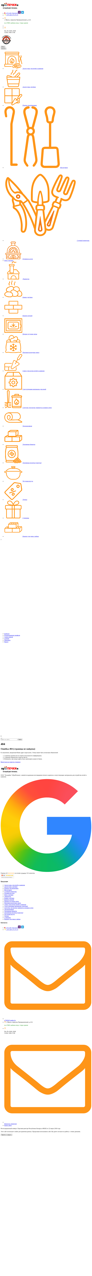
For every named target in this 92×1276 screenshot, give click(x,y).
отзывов (23, 873)
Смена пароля (8, 637)
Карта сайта (8, 1125)
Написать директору (10, 1124)
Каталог (3, 48)
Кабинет (7, 633)
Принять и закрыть (6, 1134)
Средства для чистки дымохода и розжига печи (37, 407)
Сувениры (25, 518)
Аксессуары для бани (29, 87)
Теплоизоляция (27, 426)
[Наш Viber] (24, 1228)
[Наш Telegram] (24, 1181)
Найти (20, 739)
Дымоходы (25, 279)
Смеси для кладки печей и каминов (33, 371)
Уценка (24, 499)
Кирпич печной (27, 315)
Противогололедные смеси (30, 352)
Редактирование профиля (12, 635)
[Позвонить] (24, 1274)
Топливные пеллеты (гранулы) (32, 463)
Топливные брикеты (28, 444)
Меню (3, 46)
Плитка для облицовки (29, 105)
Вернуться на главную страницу (11, 762)
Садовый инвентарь (83, 240)
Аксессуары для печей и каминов (32, 68)
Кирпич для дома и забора (30, 536)
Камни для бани (27, 297)
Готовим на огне (27, 259)
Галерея (6, 638)
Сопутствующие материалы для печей (34, 389)
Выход (6, 642)
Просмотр (7, 640)
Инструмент (64, 167)
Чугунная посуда (27, 481)
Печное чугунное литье (29, 334)
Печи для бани (8, 260)
